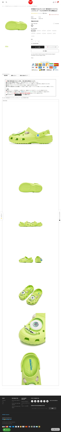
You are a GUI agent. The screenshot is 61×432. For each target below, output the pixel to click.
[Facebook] (32, 401)
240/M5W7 (49, 30)
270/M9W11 (44, 33)
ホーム (3, 6)
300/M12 (32, 36)
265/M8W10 (39, 33)
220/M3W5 (44, 30)
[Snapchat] (47, 401)
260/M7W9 (33, 33)
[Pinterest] (44, 401)
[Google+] (38, 401)
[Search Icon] (6, 2)
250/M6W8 (54, 30)
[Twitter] (35, 401)
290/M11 (54, 33)
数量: (32, 39)
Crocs (40, 17)
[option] (16, 25)
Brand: (32, 17)
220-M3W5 (33, 30)
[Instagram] (41, 401)
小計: (32, 43)
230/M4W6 (39, 30)
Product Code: (33, 18)
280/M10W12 (49, 33)
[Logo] (30, 2)
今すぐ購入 (45, 51)
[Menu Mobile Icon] (3, 2)
